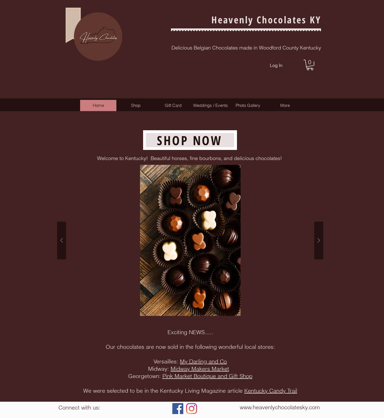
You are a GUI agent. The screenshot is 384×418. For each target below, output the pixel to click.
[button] (310, 65)
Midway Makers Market (200, 368)
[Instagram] (191, 408)
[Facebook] (177, 408)
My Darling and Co (203, 361)
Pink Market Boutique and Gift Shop (207, 375)
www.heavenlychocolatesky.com (280, 407)
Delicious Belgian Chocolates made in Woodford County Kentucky (246, 47)
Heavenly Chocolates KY (266, 19)
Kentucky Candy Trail (270, 390)
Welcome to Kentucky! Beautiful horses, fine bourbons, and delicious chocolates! (190, 158)
